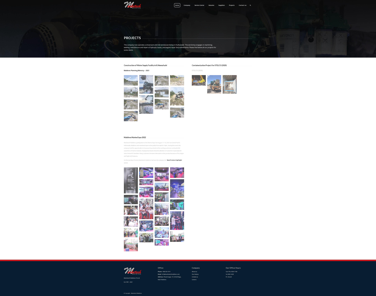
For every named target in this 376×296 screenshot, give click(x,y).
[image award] (131, 181)
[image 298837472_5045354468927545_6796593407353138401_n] (162, 197)
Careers (194, 279)
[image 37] (162, 187)
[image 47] (162, 210)
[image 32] (131, 233)
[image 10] (147, 173)
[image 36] (147, 183)
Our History (195, 274)
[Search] (250, 5)
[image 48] (131, 200)
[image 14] (178, 205)
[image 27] (178, 237)
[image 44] (162, 233)
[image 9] (131, 211)
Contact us (195, 277)
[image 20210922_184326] (147, 105)
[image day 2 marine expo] (147, 193)
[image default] (131, 105)
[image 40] (147, 210)
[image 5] (178, 221)
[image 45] (178, 173)
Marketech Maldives (136, 293)
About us (194, 271)
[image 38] (131, 222)
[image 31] (131, 246)
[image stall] (178, 189)
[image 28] (147, 227)
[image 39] (162, 243)
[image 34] (162, 221)
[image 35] (147, 238)
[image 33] (162, 175)
